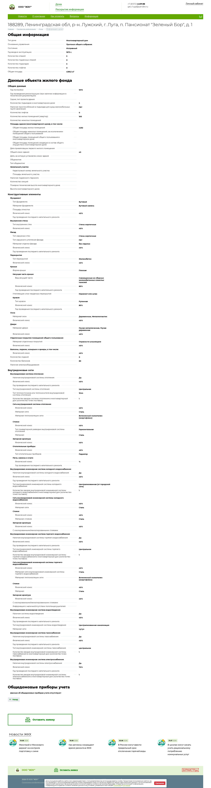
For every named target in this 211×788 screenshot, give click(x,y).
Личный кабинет (194, 3)
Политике (117, 785)
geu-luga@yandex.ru (138, 6)
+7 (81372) (136, 4)
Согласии (126, 785)
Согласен (159, 783)
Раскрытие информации (70, 9)
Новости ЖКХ (20, 734)
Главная (11, 29)
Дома (59, 4)
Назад (15, 699)
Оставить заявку (69, 770)
